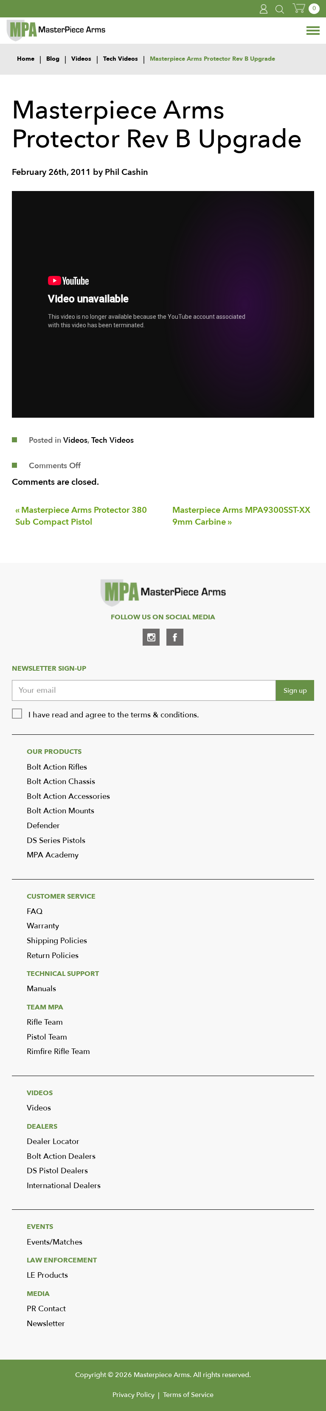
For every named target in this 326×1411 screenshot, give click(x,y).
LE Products (47, 1275)
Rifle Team (45, 1022)
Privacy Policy (133, 1395)
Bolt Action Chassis (61, 781)
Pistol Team (47, 1037)
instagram (151, 637)
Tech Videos (112, 440)
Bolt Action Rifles (57, 767)
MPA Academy (53, 855)
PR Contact (46, 1309)
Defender (43, 826)
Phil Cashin (126, 172)
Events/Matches (54, 1242)
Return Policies (53, 955)
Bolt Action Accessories (68, 796)
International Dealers (64, 1186)
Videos (75, 440)
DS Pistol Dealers (57, 1171)
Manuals (41, 989)
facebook (174, 637)
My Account (264, 9)
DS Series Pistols (56, 840)
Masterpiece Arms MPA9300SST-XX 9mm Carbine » (241, 516)
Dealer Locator (53, 1141)
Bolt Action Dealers (61, 1156)
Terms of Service (188, 1395)
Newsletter (46, 1323)
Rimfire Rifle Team (58, 1051)
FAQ (34, 911)
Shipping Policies (57, 941)
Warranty (43, 926)
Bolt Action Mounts (60, 811)
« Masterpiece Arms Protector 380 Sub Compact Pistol (81, 516)
